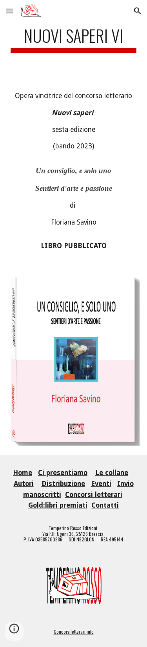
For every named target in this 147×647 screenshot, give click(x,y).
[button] (9, 11)
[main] (73, 39)
